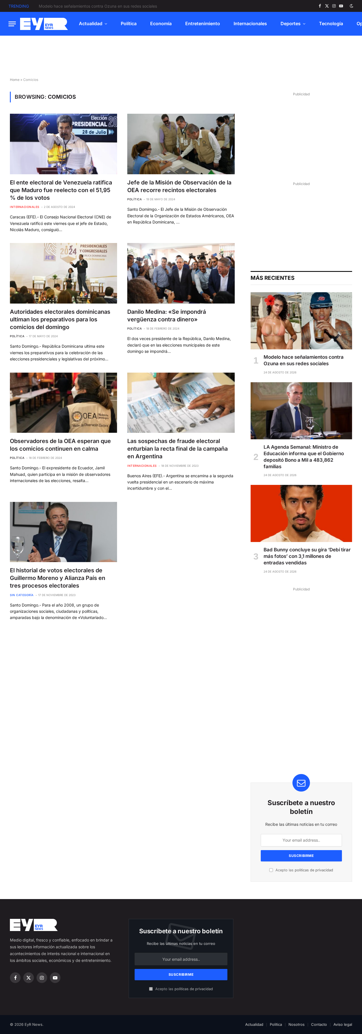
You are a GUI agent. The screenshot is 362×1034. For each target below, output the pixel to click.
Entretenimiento (202, 23)
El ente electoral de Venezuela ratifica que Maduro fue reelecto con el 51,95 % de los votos (61, 190)
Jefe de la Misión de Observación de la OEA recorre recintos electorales (179, 186)
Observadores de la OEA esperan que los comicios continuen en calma (60, 445)
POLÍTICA (134, 199)
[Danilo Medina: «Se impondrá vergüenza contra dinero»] (180, 273)
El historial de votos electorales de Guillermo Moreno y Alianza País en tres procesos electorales (57, 578)
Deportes (291, 23)
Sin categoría (22, 595)
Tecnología (331, 23)
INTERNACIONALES (24, 206)
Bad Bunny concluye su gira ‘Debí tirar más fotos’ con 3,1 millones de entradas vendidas (307, 556)
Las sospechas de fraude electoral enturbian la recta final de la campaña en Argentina (177, 449)
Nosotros (296, 1024)
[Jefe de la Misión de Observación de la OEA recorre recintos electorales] (180, 144)
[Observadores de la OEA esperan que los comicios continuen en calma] (63, 403)
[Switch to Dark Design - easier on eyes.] (351, 6)
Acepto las (303, 870)
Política (129, 23)
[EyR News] (44, 24)
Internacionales (250, 23)
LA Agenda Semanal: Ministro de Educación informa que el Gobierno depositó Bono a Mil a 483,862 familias (102, 6)
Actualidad (90, 23)
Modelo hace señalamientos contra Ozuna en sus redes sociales (304, 360)
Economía (161, 23)
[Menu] (12, 24)
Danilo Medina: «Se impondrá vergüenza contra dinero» (166, 315)
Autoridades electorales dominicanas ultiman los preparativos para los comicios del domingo (60, 319)
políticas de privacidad (314, 870)
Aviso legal (342, 1024)
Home (15, 80)
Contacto (319, 1024)
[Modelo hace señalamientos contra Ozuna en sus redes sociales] (301, 320)
